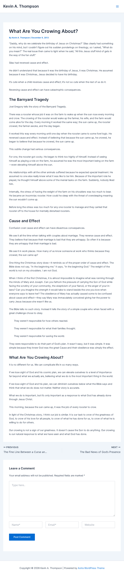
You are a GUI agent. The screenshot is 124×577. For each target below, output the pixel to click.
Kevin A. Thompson (21, 6)
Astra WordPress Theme (91, 568)
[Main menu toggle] (117, 6)
